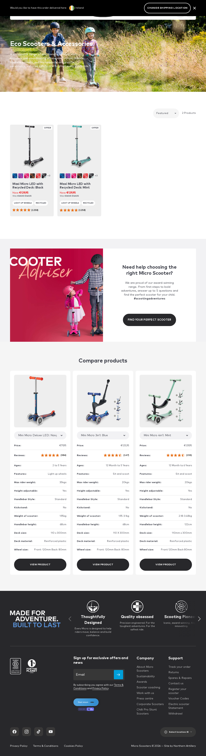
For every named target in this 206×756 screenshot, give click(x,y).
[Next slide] (199, 618)
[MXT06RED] (38, 175)
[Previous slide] (70, 618)
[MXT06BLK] (32, 175)
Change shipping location (167, 8)
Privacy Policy (100, 688)
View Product (40, 564)
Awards (142, 681)
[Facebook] (14, 731)
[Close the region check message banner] (194, 8)
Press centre (145, 698)
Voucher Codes (178, 698)
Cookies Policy (73, 746)
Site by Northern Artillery (180, 746)
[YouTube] (50, 731)
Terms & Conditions (45, 746)
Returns (173, 672)
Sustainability (146, 676)
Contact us (175, 683)
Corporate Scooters (150, 704)
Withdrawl (175, 713)
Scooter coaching (148, 687)
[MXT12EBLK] (44, 175)
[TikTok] (38, 731)
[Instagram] (26, 731)
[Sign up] (118, 674)
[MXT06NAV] (14, 175)
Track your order (179, 667)
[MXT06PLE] (20, 175)
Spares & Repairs (180, 678)
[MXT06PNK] (26, 175)
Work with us (145, 693)
